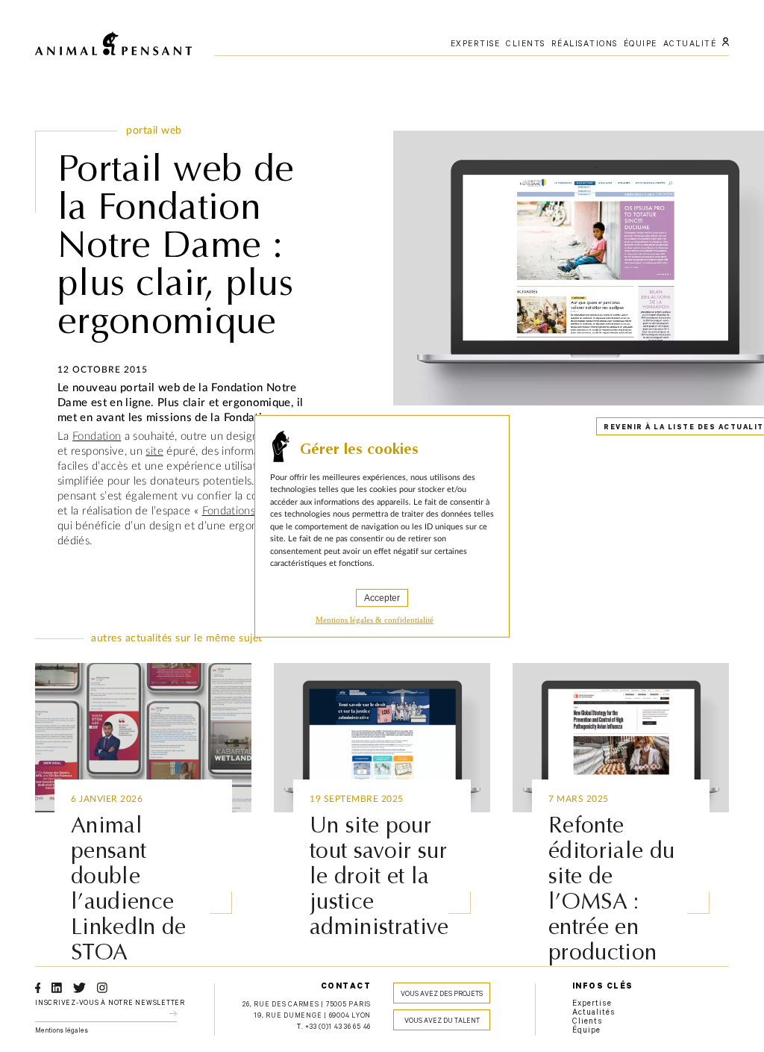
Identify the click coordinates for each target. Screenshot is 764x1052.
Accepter (382, 597)
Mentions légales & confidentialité (374, 618)
